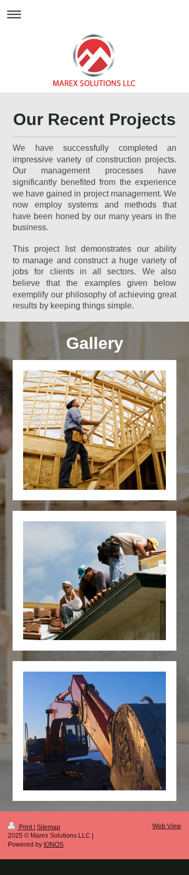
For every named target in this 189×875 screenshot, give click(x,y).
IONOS (54, 844)
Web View (166, 825)
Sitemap (48, 826)
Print (25, 826)
